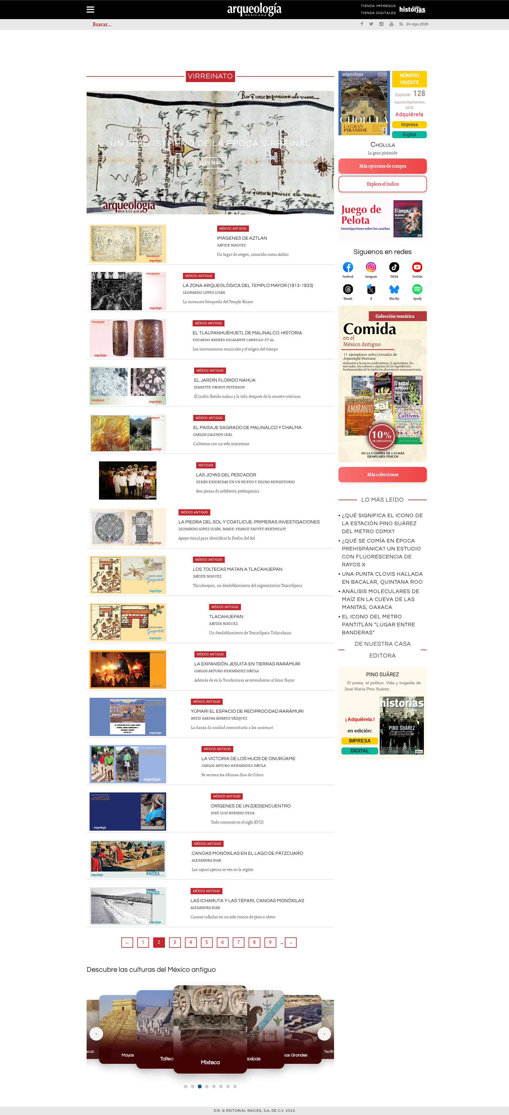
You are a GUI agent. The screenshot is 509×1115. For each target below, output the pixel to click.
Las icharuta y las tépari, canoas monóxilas (247, 900)
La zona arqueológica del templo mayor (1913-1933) (248, 285)
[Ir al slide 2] (192, 1086)
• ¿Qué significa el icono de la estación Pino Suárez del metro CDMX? (380, 523)
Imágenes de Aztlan (242, 238)
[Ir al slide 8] (235, 1086)
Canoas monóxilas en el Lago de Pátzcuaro (247, 853)
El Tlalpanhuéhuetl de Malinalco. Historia (247, 333)
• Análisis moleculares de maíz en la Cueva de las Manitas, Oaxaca (378, 599)
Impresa (409, 124)
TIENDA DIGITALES (378, 14)
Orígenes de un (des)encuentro (251, 806)
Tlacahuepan (226, 616)
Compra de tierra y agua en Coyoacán (210, 143)
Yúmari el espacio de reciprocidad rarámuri (247, 711)
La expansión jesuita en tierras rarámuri (247, 664)
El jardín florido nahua (225, 380)
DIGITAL (360, 750)
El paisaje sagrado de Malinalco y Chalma (247, 427)
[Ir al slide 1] (185, 1086)
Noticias (206, 465)
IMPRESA (360, 740)
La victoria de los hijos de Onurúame (248, 758)
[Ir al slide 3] (199, 1086)
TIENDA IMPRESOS (378, 7)
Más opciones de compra (382, 166)
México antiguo (233, 229)
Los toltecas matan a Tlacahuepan (237, 569)
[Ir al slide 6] (221, 1086)
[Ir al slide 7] (228, 1086)
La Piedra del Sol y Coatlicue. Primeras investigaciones (249, 522)
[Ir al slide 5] (214, 1086)
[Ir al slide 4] (207, 1086)
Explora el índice (383, 184)
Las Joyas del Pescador (226, 475)
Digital (409, 134)
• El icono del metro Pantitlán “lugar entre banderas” (376, 624)
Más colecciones (382, 474)
